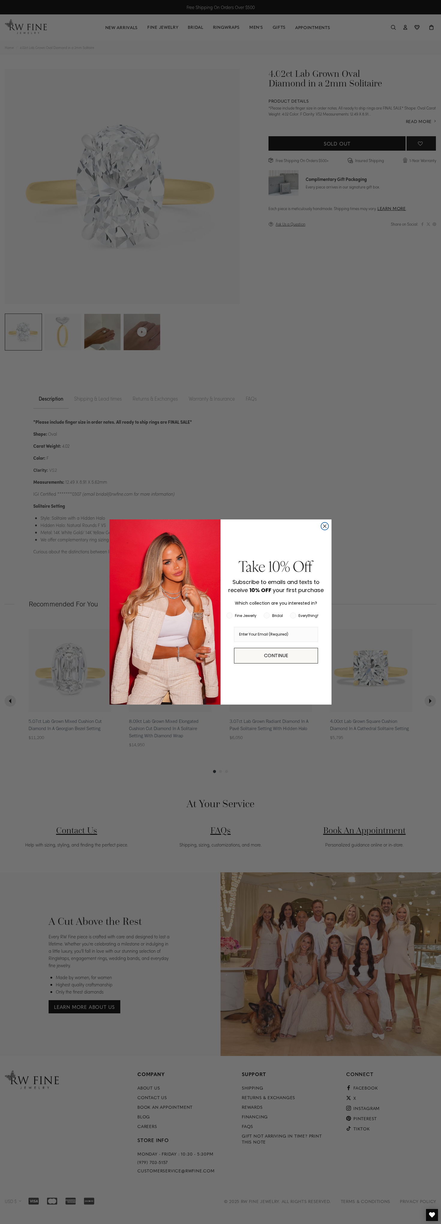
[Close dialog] (324, 526)
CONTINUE (276, 655)
